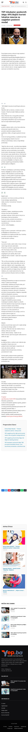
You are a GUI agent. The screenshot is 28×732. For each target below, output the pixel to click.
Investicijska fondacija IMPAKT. (14, 416)
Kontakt (3, 708)
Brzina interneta (5, 712)
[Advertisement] (14, 86)
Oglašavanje (4, 705)
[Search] (23, 2)
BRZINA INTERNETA (18, 728)
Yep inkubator (17, 25)
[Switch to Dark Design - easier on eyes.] (26, 2)
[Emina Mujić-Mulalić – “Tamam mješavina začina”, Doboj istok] (14, 537)
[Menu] (2, 2)
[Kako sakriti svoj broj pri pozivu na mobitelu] (5, 635)
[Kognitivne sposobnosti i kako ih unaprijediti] (5, 618)
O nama (3, 703)
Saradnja (10, 726)
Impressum (16, 726)
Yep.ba (12, 6)
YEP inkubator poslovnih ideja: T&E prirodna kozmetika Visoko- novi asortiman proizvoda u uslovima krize (15, 444)
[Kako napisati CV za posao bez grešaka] (5, 610)
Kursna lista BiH (5, 715)
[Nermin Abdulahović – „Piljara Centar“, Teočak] (14, 581)
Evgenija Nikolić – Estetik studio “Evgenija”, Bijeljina (11, 569)
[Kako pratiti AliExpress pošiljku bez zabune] (5, 627)
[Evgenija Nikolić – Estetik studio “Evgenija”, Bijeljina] (14, 559)
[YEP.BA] (14, 2)
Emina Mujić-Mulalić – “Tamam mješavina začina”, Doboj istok (11, 547)
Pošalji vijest (4, 710)
